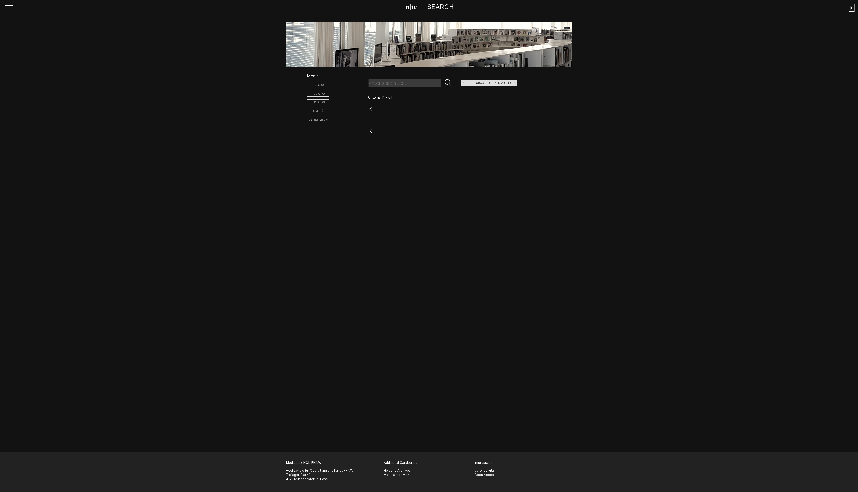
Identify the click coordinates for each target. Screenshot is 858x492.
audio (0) (318, 93)
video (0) (318, 85)
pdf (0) (318, 110)
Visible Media (318, 119)
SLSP (387, 479)
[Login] (850, 12)
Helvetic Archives (397, 470)
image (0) (318, 102)
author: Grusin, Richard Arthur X (489, 83)
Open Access (485, 475)
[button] (9, 8)
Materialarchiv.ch (396, 475)
